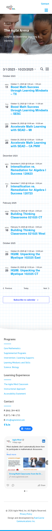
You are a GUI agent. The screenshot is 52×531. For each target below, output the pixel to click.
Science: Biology (11, 367)
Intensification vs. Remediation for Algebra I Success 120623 (28, 169)
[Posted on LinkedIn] (43, 441)
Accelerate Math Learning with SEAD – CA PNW (28, 144)
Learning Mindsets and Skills (17, 362)
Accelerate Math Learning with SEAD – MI (28, 128)
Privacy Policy (26, 514)
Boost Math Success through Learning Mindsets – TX (29, 90)
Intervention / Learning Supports (19, 357)
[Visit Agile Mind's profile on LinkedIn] (9, 441)
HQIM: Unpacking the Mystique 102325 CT (25, 272)
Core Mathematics (12, 348)
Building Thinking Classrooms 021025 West (28, 231)
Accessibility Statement (15, 393)
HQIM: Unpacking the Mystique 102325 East (26, 255)
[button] (4, 462)
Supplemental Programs (15, 353)
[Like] (8, 485)
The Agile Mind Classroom (16, 384)
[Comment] (12, 485)
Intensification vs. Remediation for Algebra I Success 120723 (28, 189)
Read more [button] (11, 454)
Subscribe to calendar (24, 299)
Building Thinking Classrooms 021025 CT (26, 215)
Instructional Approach (14, 388)
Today (26, 288)
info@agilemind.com (15, 420)
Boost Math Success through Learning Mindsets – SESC (29, 110)
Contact (45, 3)
